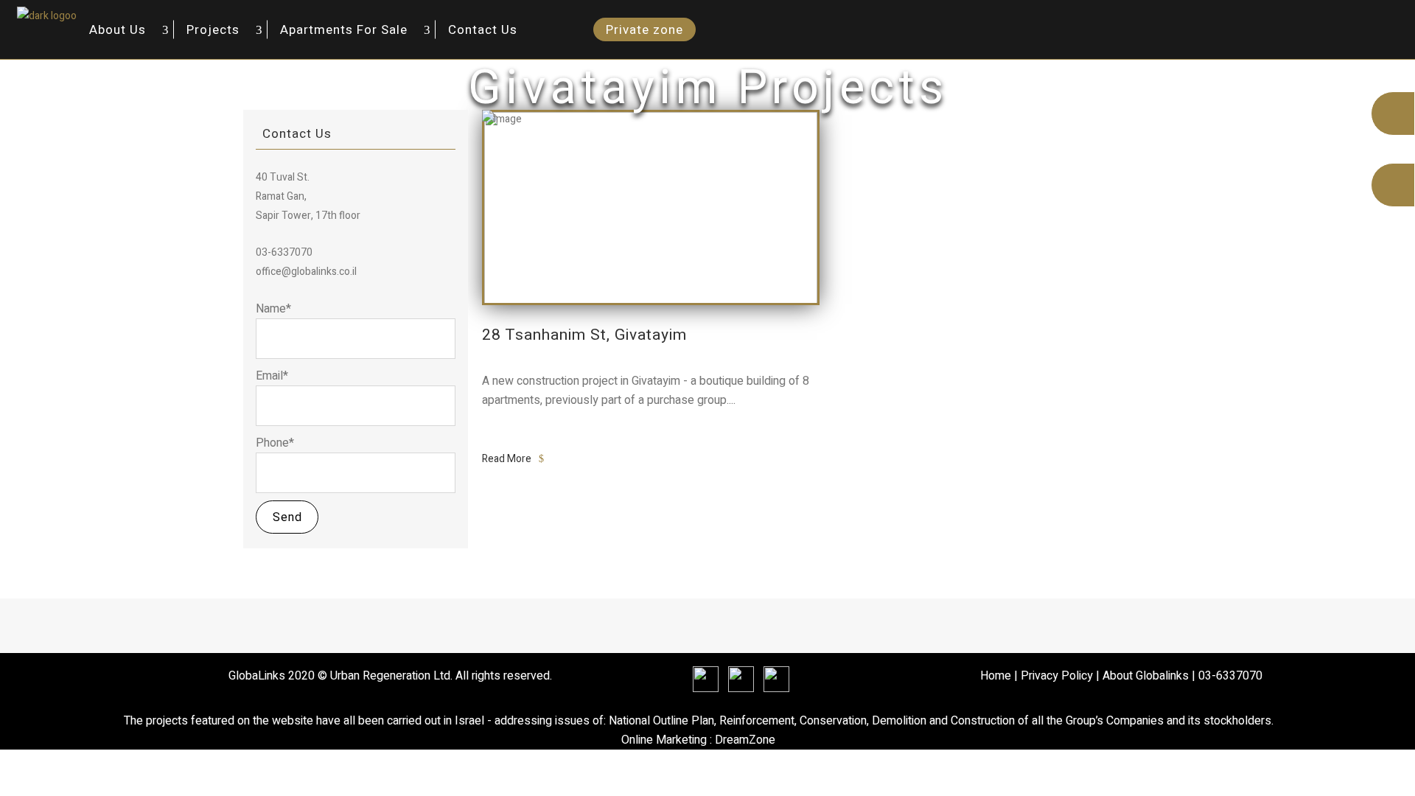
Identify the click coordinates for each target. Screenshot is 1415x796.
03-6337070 (1230, 676)
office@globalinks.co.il (306, 271)
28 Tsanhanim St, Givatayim (584, 335)
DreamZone (745, 740)
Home (995, 676)
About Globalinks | (1150, 676)
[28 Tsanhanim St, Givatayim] (651, 206)
